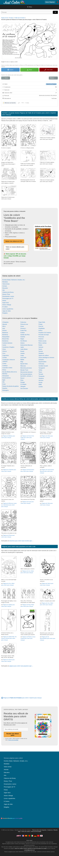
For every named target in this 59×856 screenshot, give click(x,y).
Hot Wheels (23, 341)
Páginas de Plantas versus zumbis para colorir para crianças (28, 638)
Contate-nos (50, 830)
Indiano (22, 343)
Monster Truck (24, 370)
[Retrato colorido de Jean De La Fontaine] (9, 179)
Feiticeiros (23, 322)
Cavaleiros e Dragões (8, 347)
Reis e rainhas (42, 343)
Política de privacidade (13, 740)
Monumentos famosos (26, 372)
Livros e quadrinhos (7, 309)
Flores (22, 326)
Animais (4, 286)
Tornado (41, 374)
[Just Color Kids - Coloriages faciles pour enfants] (23, 835)
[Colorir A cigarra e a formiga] (47, 135)
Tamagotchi (42, 368)
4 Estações (5, 322)
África (4, 326)
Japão (22, 347)
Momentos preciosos (26, 368)
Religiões (5, 313)
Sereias (41, 351)
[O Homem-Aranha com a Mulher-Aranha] (9, 630)
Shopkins (41, 353)
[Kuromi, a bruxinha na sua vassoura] (47, 577)
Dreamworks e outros (8, 296)
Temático (11, 17)
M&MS (22, 359)
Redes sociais (42, 341)
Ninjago (22, 382)
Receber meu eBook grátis (12, 734)
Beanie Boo (5, 338)
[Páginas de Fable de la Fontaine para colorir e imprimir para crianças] (2, 697)
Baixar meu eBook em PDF (14, 241)
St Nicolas (41, 363)
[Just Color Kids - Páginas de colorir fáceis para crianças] (29, 835)
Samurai (41, 347)
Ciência (4, 351)
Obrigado (23, 386)
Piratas (40, 324)
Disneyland (5, 375)
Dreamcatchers (6, 378)
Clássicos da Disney (8, 292)
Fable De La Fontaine (51, 84)
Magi (21, 361)
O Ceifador (23, 384)
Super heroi (5, 302)
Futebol (22, 332)
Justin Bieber (24, 349)
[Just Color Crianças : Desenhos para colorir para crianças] (14, 2)
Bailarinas (5, 332)
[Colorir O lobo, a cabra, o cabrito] (9, 195)
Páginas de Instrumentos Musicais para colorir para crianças (47, 471)
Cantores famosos (7, 343)
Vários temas (6, 284)
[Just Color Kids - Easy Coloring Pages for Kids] (18, 835)
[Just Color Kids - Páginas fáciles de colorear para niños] (26, 835)
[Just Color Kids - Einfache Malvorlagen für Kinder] (35, 835)
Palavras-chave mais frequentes (39, 830)
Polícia (40, 330)
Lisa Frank (23, 357)
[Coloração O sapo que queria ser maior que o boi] (47, 160)
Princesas (41, 336)
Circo (3, 353)
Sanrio (40, 349)
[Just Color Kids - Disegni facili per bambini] (32, 835)
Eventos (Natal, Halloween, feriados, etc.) (13, 279)
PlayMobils (42, 328)
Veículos (41, 380)
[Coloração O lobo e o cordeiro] (47, 177)
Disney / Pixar (6, 294)
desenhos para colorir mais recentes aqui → (21, 540)
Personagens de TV (7, 298)
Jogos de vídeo (6, 311)
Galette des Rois (25, 334)
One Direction (24, 388)
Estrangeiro (5, 390)
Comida (4, 357)
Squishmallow (42, 361)
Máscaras (23, 366)
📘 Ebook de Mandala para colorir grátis (11, 818)
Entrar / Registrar (50, 2)
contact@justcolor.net (29, 850)
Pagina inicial (4, 17)
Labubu (22, 353)
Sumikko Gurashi (43, 366)
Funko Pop (23, 330)
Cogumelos (5, 355)
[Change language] (57, 2)
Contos (4, 363)
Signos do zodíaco (44, 355)
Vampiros (41, 378)
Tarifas (40, 370)
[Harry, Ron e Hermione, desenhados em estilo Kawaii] (28, 598)
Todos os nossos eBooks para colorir (15, 248)
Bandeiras (5, 334)
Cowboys (5, 365)
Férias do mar (24, 324)
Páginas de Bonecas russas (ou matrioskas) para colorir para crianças (9, 505)
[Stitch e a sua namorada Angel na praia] (9, 577)
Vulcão (40, 382)
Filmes (4, 300)
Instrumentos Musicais (26, 345)
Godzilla (22, 336)
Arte (3, 290)
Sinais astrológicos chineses (46, 357)
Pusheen (41, 338)
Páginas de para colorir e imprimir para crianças (22, 697)
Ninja (21, 380)
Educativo (5, 288)
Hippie (22, 338)
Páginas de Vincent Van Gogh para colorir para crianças (27, 437)
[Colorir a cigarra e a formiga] (9, 160)
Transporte (41, 376)
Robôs (40, 345)
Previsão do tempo (44, 334)
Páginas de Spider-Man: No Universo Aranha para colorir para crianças (9, 638)
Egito (3, 380)
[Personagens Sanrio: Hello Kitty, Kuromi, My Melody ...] (9, 653)
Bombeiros (5, 341)
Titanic (40, 372)
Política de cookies (25, 831)
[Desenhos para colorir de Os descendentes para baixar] (47, 630)
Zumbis (41, 386)
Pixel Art (41, 326)
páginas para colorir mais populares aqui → (21, 666)
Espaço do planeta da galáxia (10, 386)
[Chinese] (38, 835)
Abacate (4, 324)
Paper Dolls (42, 322)
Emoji (4, 384)
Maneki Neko (24, 363)
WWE (40, 384)
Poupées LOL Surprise (45, 332)
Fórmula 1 (23, 328)
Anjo (3, 328)
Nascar (22, 378)
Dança (4, 369)
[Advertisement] (29, 681)
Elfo (3, 382)
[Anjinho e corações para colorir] (47, 598)
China (4, 349)
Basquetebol (5, 336)
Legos (22, 355)
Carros (4, 345)
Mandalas (5, 282)
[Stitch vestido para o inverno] (28, 566)
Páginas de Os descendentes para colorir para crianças (47, 638)
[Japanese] (41, 835)
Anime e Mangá (6, 304)
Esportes (4, 388)
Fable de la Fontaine (20, 17)
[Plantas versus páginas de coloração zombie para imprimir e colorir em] (28, 630)
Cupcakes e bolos (7, 367)
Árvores (4, 330)
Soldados (41, 359)
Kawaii (22, 351)
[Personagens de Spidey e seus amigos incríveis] (9, 598)
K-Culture (5, 306)
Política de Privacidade (36, 831)
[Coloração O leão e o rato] (28, 177)
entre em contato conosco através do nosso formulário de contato (31, 848)
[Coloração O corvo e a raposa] (28, 161)
